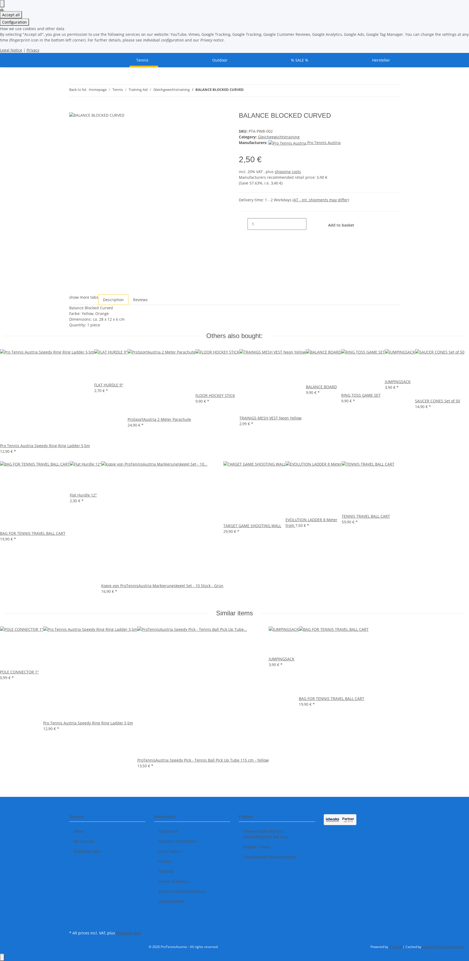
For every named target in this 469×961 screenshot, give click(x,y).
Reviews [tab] (140, 299)
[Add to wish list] (220, 122)
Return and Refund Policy (182, 891)
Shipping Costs (87, 851)
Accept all (11, 14)
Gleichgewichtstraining (279, 136)
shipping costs (288, 171)
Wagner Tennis (257, 846)
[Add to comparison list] (209, 122)
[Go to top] (2, 957)
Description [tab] (113, 299)
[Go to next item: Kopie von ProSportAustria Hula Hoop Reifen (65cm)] (257, 91)
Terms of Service (174, 881)
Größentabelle (172, 901)
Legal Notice (11, 50)
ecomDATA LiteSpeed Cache (443, 946)
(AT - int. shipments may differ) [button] (321, 199)
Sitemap (166, 871)
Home (79, 831)
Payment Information (178, 841)
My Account (84, 841)
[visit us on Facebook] (73, 916)
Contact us (168, 831)
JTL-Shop (396, 946)
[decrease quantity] (243, 224)
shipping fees (128, 932)
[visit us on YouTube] (73, 923)
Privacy (33, 50)
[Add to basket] (73, 109)
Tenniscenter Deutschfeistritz (270, 857)
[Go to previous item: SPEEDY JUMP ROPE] (248, 91)
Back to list (78, 89)
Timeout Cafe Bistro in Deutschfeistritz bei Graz (265, 834)
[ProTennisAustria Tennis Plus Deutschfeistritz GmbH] (75, 60)
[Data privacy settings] (2, 3)
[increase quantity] (310, 224)
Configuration (14, 22)
